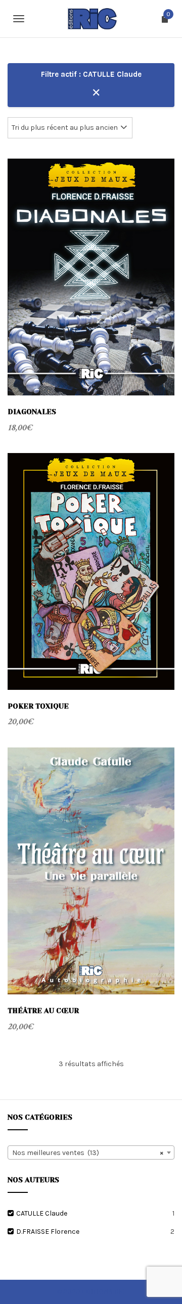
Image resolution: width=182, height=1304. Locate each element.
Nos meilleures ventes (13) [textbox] (88, 1152)
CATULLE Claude (41, 1213)
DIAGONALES (32, 412)
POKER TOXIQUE (38, 706)
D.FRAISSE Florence (47, 1231)
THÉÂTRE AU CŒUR (43, 1011)
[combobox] (91, 1152)
